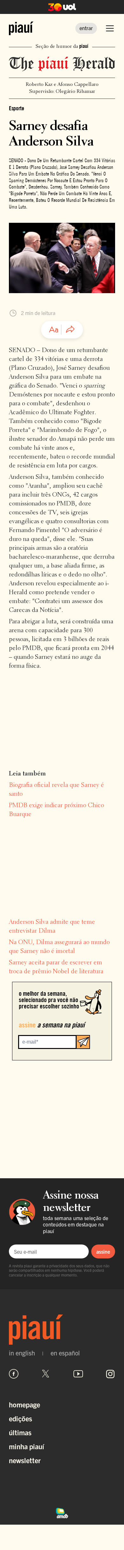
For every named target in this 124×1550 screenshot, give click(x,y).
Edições (20, 1418)
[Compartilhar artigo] (70, 329)
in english (22, 1353)
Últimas (20, 1432)
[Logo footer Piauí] (62, 1330)
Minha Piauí (26, 1446)
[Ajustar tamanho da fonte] (53, 329)
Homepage (24, 1404)
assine (103, 1251)
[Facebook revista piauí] (13, 1374)
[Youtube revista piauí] (78, 1374)
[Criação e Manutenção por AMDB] (62, 1512)
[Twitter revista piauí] (46, 1374)
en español (65, 1353)
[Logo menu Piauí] (21, 28)
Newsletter (25, 1460)
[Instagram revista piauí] (110, 1374)
